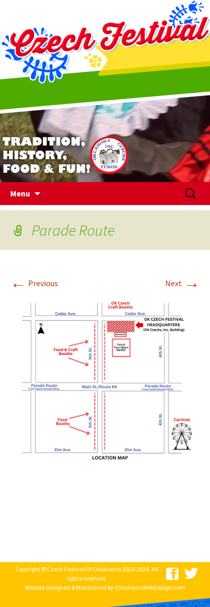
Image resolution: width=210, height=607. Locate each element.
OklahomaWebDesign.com (150, 587)
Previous (34, 283)
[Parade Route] (105, 382)
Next (182, 283)
